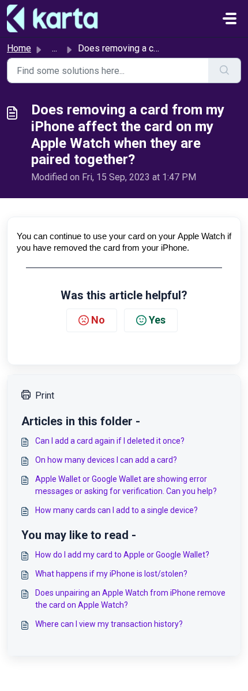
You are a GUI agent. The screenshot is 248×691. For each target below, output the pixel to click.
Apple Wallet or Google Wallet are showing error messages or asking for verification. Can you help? (126, 485)
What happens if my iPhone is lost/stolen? (111, 573)
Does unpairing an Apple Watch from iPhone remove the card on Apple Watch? (130, 599)
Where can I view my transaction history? (109, 624)
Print (44, 395)
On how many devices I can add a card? (106, 460)
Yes (157, 320)
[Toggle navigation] (229, 18)
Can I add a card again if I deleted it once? (110, 440)
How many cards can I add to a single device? (116, 510)
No (98, 320)
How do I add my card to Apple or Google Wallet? (122, 554)
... (54, 48)
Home (19, 48)
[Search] (224, 70)
